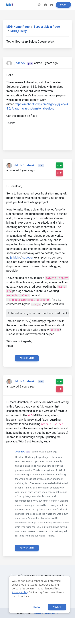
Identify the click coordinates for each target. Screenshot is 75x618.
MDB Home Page (18, 26)
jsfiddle (15, 257)
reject (37, 607)
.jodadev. (20, 63)
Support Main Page (47, 26)
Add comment (27, 358)
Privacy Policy (20, 592)
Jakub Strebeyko (25, 165)
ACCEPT (57, 607)
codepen (27, 257)
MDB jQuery (18, 31)
